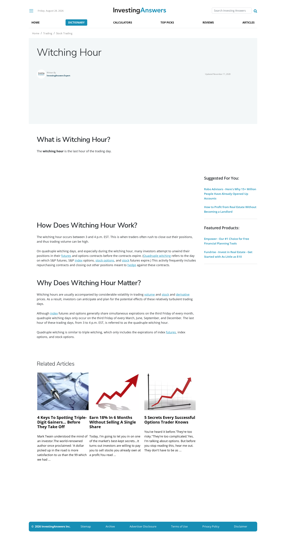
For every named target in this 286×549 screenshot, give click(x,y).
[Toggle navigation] (31, 11)
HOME (35, 22)
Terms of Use (179, 526)
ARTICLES (248, 22)
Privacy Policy (210, 526)
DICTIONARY (76, 22)
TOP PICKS (167, 22)
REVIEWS (208, 22)
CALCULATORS (122, 22)
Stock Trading (64, 33)
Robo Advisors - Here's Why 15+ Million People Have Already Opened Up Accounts (230, 193)
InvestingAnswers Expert (58, 75)
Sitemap (86, 526)
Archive (110, 526)
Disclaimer (240, 526)
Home (35, 33)
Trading (47, 33)
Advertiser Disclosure (143, 526)
